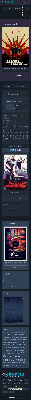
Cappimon (5, 363)
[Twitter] (13, 150)
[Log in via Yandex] (22, 18)
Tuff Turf (6, 332)
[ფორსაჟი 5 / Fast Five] (15, 172)
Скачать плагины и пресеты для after (19, 362)
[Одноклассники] (15, 150)
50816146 (12, 352)
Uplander (9, 347)
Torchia (8, 339)
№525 (8, 352)
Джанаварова (14, 365)
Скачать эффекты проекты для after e (15, 332)
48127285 (5, 334)
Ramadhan (23, 347)
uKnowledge (9, 362)
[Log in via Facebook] (22, 7)
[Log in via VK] (22, 12)
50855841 (22, 350)
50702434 (12, 339)
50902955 (14, 353)
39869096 (5, 362)
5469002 (5, 344)
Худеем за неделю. (19, 342)
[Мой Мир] (18, 150)
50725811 (25, 332)
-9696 (12, 342)
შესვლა (8, 8)
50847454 (5, 352)
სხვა (15, 86)
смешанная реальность (22, 337)
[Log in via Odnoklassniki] (22, 15)
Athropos (16, 344)
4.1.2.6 (9, 344)
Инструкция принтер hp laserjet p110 (15, 349)
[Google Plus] (20, 150)
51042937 (17, 363)
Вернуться (12, 146)
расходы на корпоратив (16, 347)
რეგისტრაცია (17, 8)
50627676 (16, 337)
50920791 (18, 353)
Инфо (19, 146)
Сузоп (10, 365)
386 (3, 332)
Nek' (20, 363)
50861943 (13, 363)
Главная (5, 86)
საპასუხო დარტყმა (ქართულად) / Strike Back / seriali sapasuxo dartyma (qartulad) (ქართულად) (15, 69)
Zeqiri (13, 344)
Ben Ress (20, 344)
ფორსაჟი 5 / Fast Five (15, 192)
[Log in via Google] (22, 10)
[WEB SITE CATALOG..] (18, 389)
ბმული (4, 380)
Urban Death (5, 347)
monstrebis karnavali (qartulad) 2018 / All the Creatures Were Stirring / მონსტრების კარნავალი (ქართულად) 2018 (15, 263)
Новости (10, 86)
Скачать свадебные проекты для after (13, 350)
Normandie (5, 339)
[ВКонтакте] (11, 150)
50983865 (9, 363)
